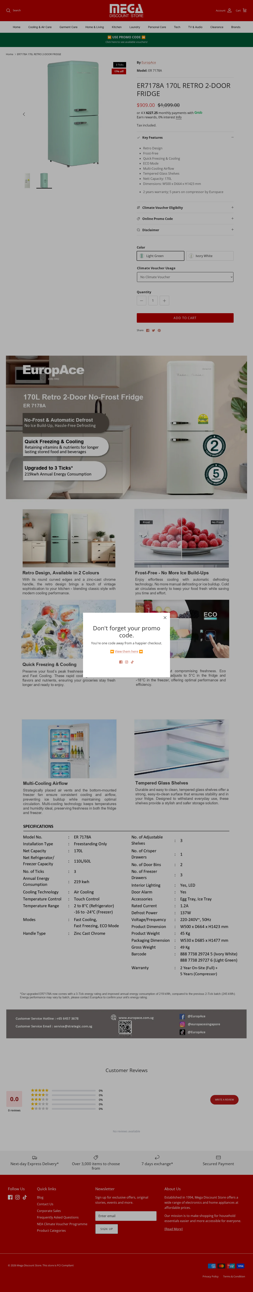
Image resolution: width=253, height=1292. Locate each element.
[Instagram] (126, 662)
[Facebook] (120, 662)
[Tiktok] (132, 662)
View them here (126, 651)
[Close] (165, 617)
